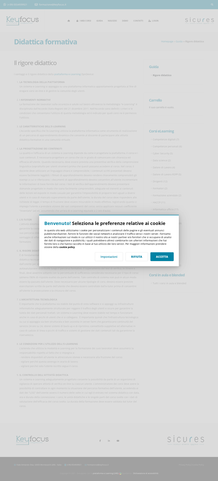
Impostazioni (108, 256)
